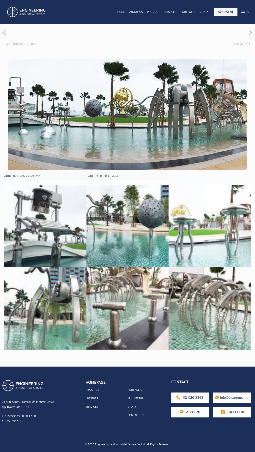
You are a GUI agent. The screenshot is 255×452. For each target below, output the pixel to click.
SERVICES (92, 406)
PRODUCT (92, 398)
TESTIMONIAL (136, 398)
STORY (132, 406)
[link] (23, 386)
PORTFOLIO (135, 389)
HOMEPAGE (96, 382)
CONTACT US (136, 415)
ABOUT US (92, 389)
